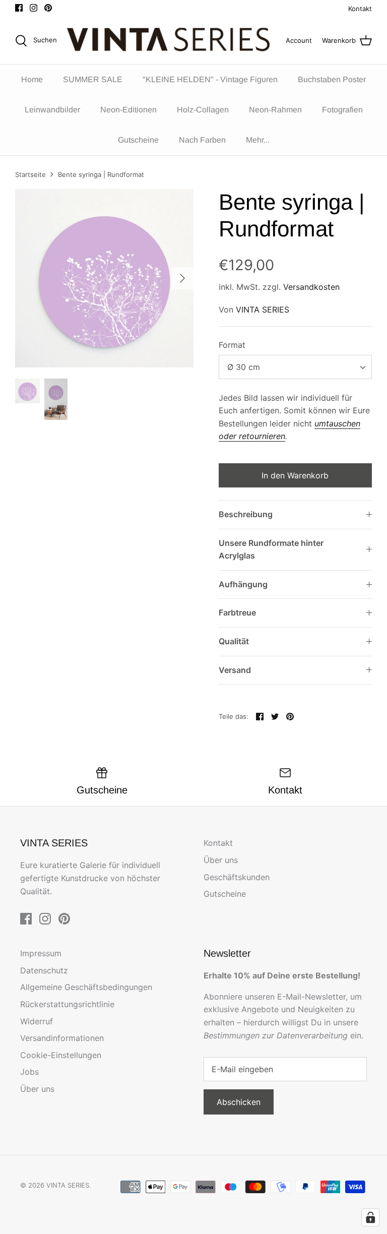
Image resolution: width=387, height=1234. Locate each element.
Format (232, 345)
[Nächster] (182, 278)
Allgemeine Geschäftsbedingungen (86, 987)
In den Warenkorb (295, 475)
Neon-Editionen (128, 109)
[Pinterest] (48, 8)
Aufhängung (243, 584)
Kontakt (360, 9)
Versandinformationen (62, 1038)
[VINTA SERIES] (171, 40)
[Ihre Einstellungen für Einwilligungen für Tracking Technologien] (370, 1217)
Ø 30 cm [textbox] (243, 367)
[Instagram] (33, 8)
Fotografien (342, 109)
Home (32, 79)
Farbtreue (237, 612)
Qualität (234, 641)
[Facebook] (19, 8)
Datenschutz (44, 970)
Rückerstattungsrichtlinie (67, 1004)
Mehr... (258, 140)
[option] (104, 278)
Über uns (221, 860)
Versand (235, 670)
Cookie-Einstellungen (60, 1055)
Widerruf (36, 1021)
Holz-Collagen (203, 109)
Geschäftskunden (237, 877)
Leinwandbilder (52, 109)
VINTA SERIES (262, 309)
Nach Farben (202, 140)
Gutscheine (138, 140)
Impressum (40, 953)
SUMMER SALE (92, 79)
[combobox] (295, 367)
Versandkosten (311, 287)
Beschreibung (246, 514)
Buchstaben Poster (332, 79)
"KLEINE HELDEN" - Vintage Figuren (210, 79)
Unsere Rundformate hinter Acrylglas (271, 549)
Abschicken (239, 1102)
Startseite (30, 174)
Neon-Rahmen (275, 109)
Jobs (29, 1072)
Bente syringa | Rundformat (101, 174)
